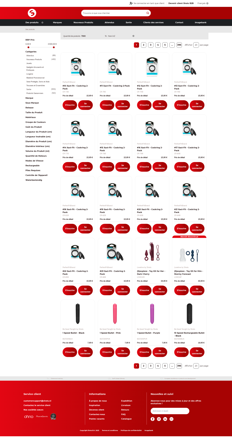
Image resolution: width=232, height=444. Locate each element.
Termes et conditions (110, 430)
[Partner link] (29, 416)
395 (179, 45)
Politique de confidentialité (131, 430)
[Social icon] (153, 420)
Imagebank (149, 430)
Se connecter (85, 105)
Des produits (30, 29)
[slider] (28, 47)
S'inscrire (70, 105)
